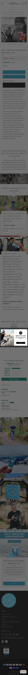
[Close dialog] (26, 330)
